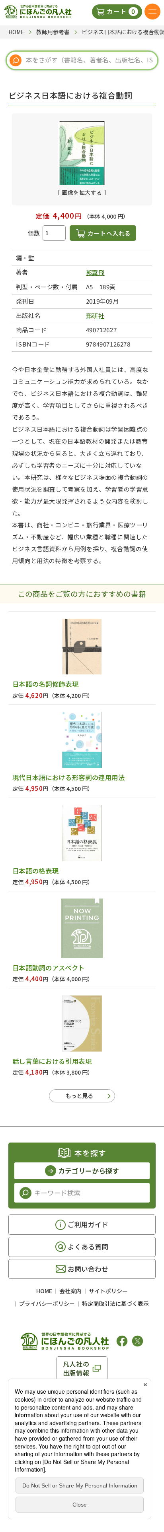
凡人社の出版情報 (76, 1368)
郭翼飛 (95, 272)
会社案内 (70, 1291)
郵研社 (95, 316)
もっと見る (79, 1095)
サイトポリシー (108, 1291)
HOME (44, 1291)
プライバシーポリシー (47, 1303)
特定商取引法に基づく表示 (115, 1303)
